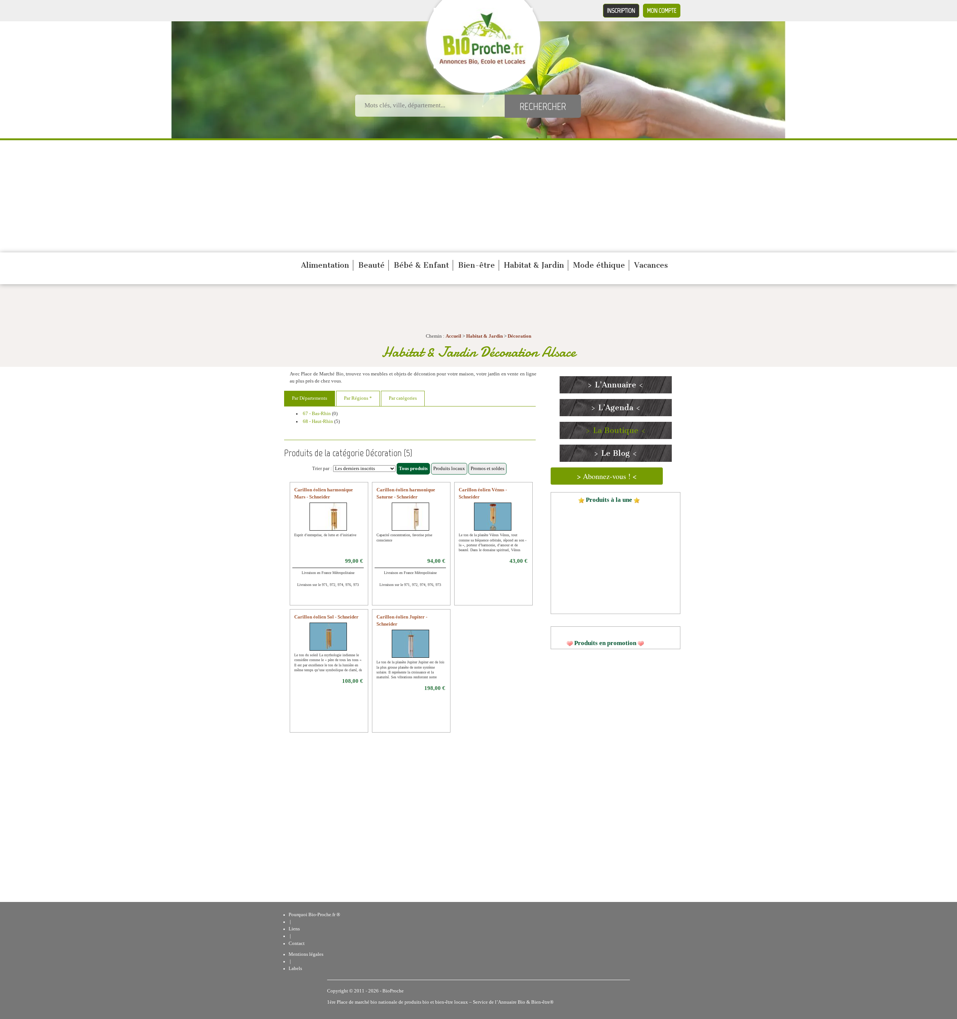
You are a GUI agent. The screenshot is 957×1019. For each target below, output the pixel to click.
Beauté (371, 265)
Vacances (651, 265)
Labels (295, 968)
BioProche (393, 991)
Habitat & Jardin (534, 265)
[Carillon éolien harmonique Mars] (334, 521)
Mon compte (661, 10)
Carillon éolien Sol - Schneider (326, 617)
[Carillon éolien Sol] (328, 641)
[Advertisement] (478, 196)
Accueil (453, 336)
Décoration (519, 336)
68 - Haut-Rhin (318, 421)
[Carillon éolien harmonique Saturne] (416, 521)
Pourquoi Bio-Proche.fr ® (314, 914)
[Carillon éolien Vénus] (493, 521)
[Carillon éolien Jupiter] (411, 648)
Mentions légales (306, 954)
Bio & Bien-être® (536, 1002)
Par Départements (309, 398)
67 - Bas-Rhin (317, 413)
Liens (294, 928)
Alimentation (325, 265)
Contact (297, 943)
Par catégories (403, 398)
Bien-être (476, 265)
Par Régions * (358, 398)
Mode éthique (599, 265)
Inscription (621, 10)
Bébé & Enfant (421, 265)
